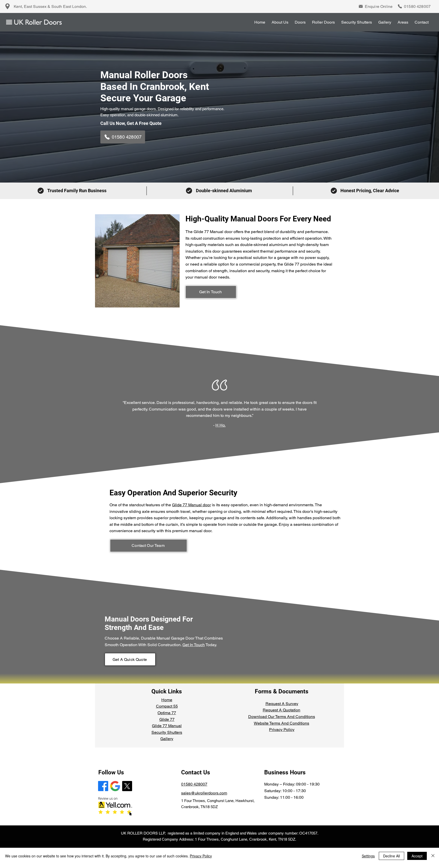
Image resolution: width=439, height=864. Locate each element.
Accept (417, 855)
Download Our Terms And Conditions (281, 716)
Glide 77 (167, 719)
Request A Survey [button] (281, 703)
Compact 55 (167, 706)
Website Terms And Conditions (281, 723)
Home (166, 699)
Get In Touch (193, 644)
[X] (127, 786)
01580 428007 (194, 784)
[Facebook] (103, 786)
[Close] (433, 856)
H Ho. (220, 425)
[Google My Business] (115, 786)
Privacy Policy (281, 729)
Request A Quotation (281, 710)
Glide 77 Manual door (191, 504)
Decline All (391, 855)
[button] (373, 6)
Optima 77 (167, 712)
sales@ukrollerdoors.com (204, 793)
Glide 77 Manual (167, 725)
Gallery (166, 738)
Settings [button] (368, 855)
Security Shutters (166, 732)
